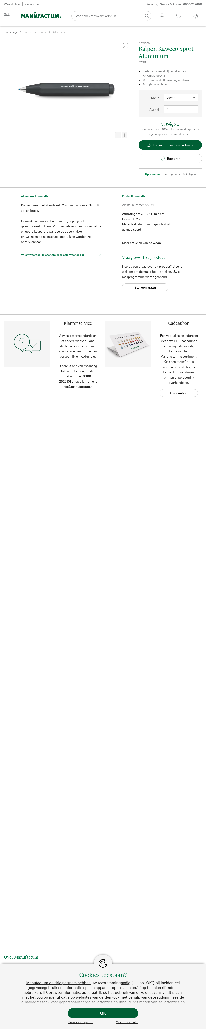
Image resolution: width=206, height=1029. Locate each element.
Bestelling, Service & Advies (174, 4)
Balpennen (58, 32)
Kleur (155, 98)
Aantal (154, 109)
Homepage (11, 32)
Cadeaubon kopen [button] (178, 394)
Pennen (42, 32)
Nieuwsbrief (32, 4)
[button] (126, 45)
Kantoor (27, 32)
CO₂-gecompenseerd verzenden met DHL (170, 134)
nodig (125, 982)
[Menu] (7, 16)
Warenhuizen (12, 4)
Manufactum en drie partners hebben (58, 982)
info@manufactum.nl (78, 386)
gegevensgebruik (42, 987)
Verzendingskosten (188, 129)
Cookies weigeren (80, 1022)
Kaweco (155, 243)
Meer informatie (127, 1022)
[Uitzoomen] (118, 135)
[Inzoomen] (124, 135)
